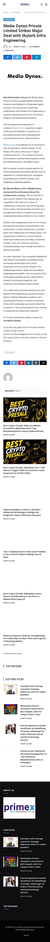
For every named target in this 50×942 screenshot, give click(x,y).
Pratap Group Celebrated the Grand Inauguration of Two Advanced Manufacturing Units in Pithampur (33, 757)
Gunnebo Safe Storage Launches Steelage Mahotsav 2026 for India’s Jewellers (33, 690)
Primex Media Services (25, 930)
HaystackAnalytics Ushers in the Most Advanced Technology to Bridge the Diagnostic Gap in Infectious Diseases (22, 512)
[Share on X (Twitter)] (17, 57)
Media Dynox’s (18, 128)
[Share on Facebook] (7, 57)
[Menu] (4, 4)
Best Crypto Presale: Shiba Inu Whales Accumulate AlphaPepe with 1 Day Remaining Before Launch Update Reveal (23, 428)
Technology (9, 19)
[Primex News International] (25, 4)
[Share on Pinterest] (27, 57)
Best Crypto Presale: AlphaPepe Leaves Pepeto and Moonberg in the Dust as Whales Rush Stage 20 (22, 596)
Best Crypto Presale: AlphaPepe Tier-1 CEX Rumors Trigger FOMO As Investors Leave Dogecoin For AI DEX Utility (24, 470)
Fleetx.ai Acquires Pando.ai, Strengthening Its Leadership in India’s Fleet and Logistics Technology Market (24, 638)
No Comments (35, 47)
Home (26, 935)
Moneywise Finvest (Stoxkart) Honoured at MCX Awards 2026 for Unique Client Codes (32, 710)
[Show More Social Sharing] (44, 57)
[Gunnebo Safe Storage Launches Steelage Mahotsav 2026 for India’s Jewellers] (10, 689)
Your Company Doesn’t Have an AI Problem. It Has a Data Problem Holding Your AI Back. (24, 554)
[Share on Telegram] (36, 57)
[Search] (46, 4)
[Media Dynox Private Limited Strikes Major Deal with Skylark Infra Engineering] (25, 77)
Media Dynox (9, 145)
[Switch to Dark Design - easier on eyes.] (41, 4)
